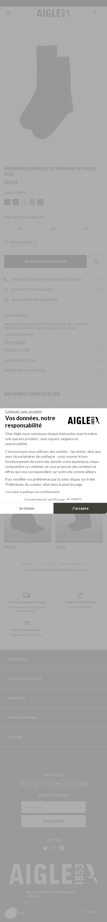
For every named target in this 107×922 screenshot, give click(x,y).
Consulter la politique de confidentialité (32, 492)
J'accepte (80, 508)
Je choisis (27, 508)
